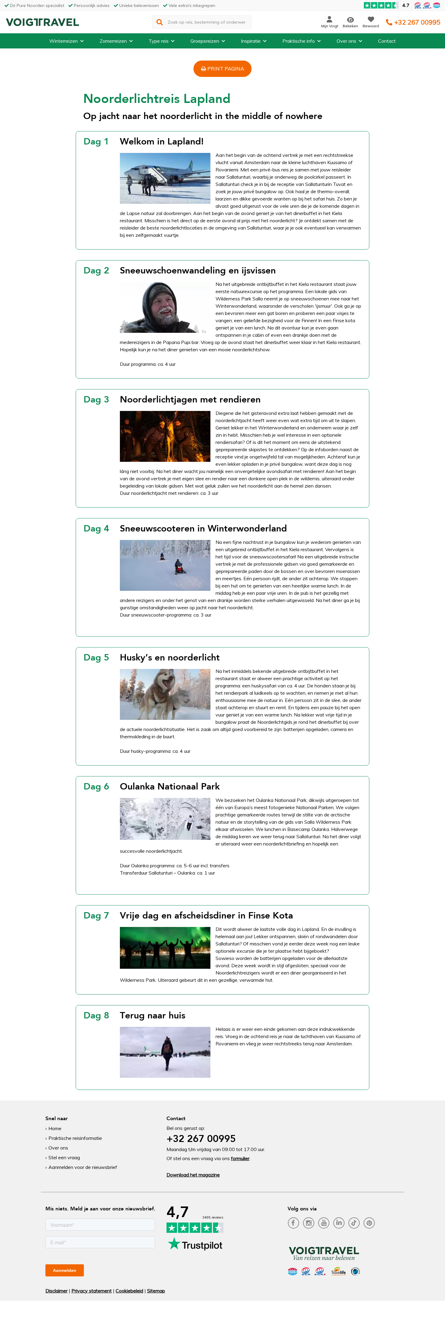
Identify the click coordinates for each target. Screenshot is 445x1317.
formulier (240, 1158)
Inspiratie (251, 41)
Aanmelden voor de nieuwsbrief (82, 1167)
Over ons (346, 41)
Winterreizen (63, 41)
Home (54, 1128)
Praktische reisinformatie (75, 1138)
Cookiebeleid (129, 1291)
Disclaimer (56, 1291)
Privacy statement (91, 1291)
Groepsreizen (204, 41)
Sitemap (156, 1291)
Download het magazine (193, 1175)
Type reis (159, 41)
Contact (387, 41)
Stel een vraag (64, 1157)
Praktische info (298, 41)
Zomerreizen (113, 41)
